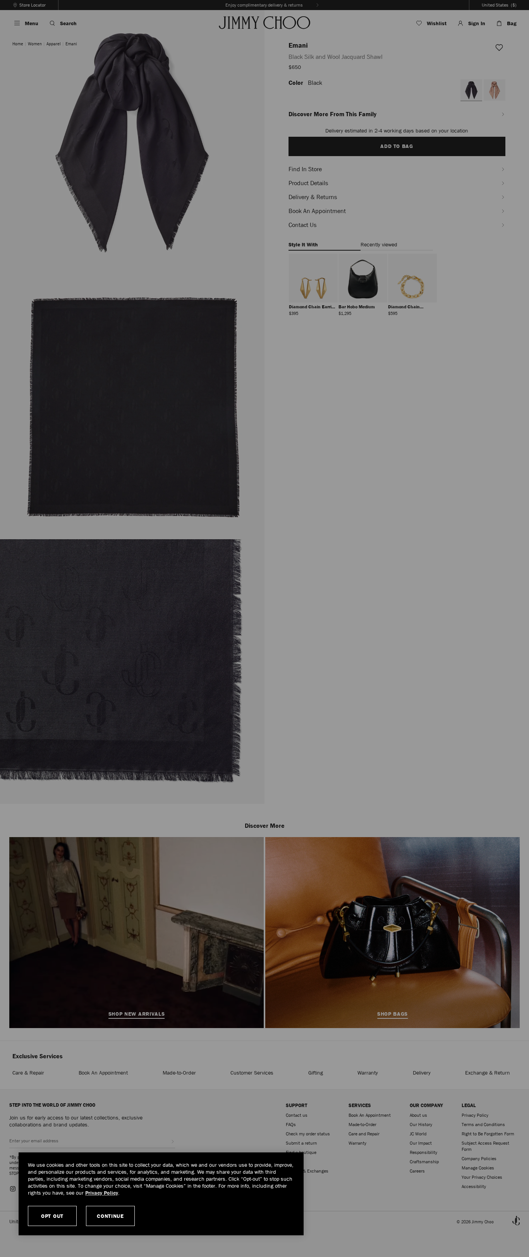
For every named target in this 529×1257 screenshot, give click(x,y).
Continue (110, 1215)
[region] (161, 1193)
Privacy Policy (101, 1192)
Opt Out (52, 1215)
